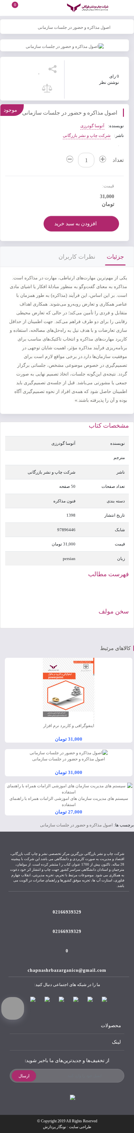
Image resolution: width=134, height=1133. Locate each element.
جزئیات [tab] (115, 256)
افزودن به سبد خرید (75, 223)
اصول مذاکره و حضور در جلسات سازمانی (74, 27)
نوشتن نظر (109, 82)
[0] (9, 7)
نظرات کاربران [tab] (77, 256)
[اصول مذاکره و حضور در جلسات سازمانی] (64, 46)
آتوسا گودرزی (92, 125)
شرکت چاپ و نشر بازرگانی (87, 135)
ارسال (24, 1075)
